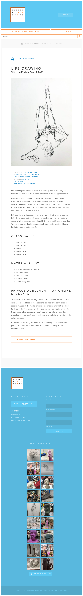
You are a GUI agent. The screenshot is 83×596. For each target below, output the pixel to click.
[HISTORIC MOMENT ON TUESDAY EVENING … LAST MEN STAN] (33, 496)
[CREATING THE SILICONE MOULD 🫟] (47, 523)
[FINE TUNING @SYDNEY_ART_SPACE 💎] (47, 496)
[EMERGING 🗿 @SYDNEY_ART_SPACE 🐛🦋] (47, 536)
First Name (49, 418)
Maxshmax (63, 590)
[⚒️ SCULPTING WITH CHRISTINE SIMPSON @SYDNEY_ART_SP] (33, 482)
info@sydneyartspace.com (26, 31)
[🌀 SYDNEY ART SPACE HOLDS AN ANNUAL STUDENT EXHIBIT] (47, 550)
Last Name (49, 426)
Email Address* (50, 409)
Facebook (66, 31)
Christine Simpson (29, 172)
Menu (65, 15)
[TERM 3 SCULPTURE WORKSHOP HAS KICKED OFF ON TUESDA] (47, 509)
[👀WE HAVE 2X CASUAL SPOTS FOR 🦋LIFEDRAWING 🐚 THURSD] (47, 468)
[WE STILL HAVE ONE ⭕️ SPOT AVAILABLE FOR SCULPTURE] (33, 564)
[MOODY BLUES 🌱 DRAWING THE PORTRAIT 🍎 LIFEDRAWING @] (33, 455)
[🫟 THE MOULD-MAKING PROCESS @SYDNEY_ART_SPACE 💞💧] (33, 536)
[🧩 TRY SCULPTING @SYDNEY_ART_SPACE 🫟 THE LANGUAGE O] (47, 455)
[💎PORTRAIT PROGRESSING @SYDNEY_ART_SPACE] (47, 482)
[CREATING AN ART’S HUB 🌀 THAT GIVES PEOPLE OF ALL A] (33, 468)
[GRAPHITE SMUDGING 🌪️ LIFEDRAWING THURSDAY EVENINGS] (33, 509)
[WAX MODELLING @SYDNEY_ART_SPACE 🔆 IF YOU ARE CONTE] (47, 564)
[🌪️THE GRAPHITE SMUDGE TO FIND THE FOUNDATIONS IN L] (33, 523)
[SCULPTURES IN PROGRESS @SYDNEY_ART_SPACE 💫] (33, 550)
